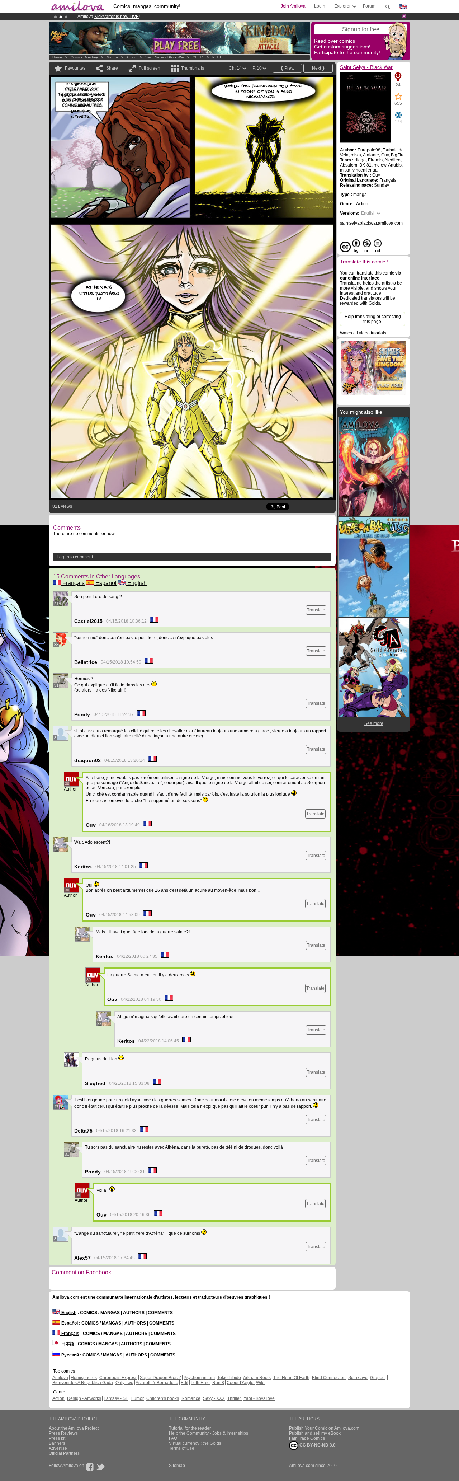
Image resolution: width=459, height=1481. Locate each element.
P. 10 (216, 57)
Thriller (234, 1398)
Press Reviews (63, 1433)
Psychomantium (199, 1377)
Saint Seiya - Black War (164, 57)
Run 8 (218, 1382)
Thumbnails (192, 68)
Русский (69, 1355)
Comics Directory (84, 57)
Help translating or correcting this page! (373, 319)
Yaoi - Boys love (259, 1398)
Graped (377, 1377)
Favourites (75, 68)
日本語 (67, 1343)
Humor (137, 1398)
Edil (184, 1382)
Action (131, 57)
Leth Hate (200, 1382)
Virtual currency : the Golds (195, 1443)
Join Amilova (293, 6)
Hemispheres (84, 1377)
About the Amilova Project (74, 1428)
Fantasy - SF (116, 1398)
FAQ (173, 1438)
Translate (316, 610)
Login (319, 6)
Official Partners (64, 1453)
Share (112, 68)
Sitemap (177, 1465)
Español (105, 583)
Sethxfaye (358, 1377)
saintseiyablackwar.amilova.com (371, 223)
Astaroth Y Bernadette (157, 1382)
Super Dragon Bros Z (160, 1377)
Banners (57, 1443)
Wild (260, 1382)
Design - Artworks (84, 1398)
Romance (190, 1398)
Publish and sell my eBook (315, 1433)
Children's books (162, 1398)
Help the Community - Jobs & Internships (208, 1433)
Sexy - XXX (214, 1398)
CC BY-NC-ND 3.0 (317, 1445)
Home (57, 57)
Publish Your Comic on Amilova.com (324, 1428)
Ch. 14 (198, 57)
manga (112, 57)
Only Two (124, 1382)
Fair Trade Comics (307, 1438)
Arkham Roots (257, 1377)
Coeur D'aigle (241, 1382)
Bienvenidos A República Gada (82, 1382)
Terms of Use (181, 1448)
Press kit (57, 1438)
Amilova (60, 1377)
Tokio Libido (229, 1377)
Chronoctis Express (118, 1377)
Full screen (149, 68)
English (136, 583)
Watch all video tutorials (363, 333)
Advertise (58, 1448)
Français (73, 583)
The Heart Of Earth (291, 1377)
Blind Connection (329, 1377)
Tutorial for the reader (190, 1428)
